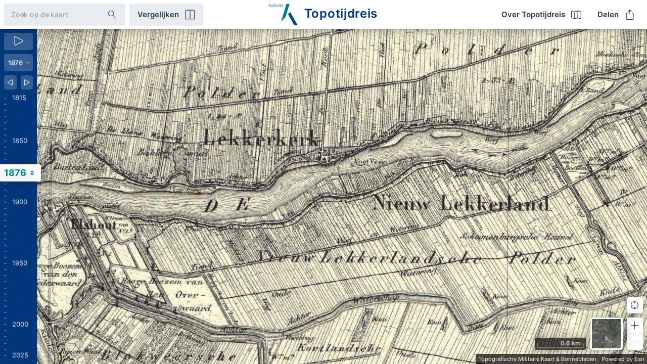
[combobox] (47, 14)
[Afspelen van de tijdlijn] (18, 41)
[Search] (112, 15)
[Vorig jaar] (10, 82)
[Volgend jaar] (27, 82)
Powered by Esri (623, 358)
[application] (342, 196)
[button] (635, 325)
